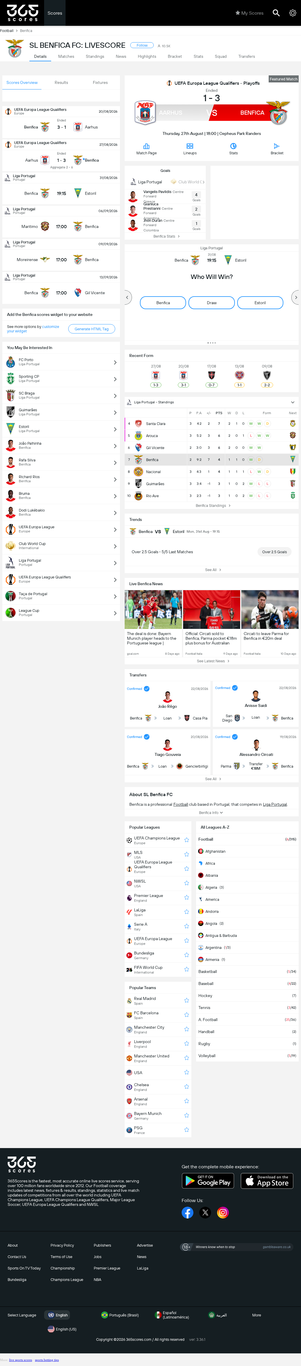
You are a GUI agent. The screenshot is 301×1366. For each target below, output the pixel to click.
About (13, 1245)
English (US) (66, 1329)
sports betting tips (47, 1360)
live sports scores (20, 1360)
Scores (55, 13)
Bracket (277, 153)
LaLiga (142, 1268)
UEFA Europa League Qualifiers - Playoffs (217, 83)
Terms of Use (61, 1257)
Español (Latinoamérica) (176, 1315)
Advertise (145, 1245)
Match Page (146, 153)
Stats (233, 153)
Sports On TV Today (24, 1268)
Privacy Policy (62, 1245)
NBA (97, 1279)
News (141, 1257)
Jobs (97, 1257)
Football (7, 30)
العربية (221, 1315)
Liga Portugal (211, 248)
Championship (63, 1268)
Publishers (102, 1245)
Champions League (67, 1279)
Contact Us (17, 1257)
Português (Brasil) (124, 1315)
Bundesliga (17, 1279)
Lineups (190, 153)
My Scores (252, 13)
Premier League (107, 1268)
